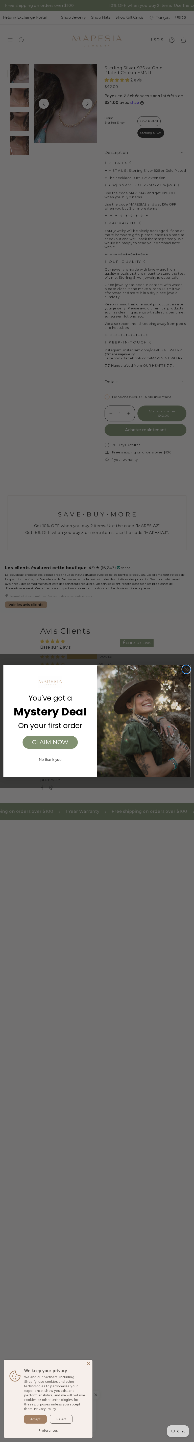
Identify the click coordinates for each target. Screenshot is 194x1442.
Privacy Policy (45, 1408)
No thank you (50, 760)
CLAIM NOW (50, 742)
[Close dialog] (186, 669)
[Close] (88, 1363)
